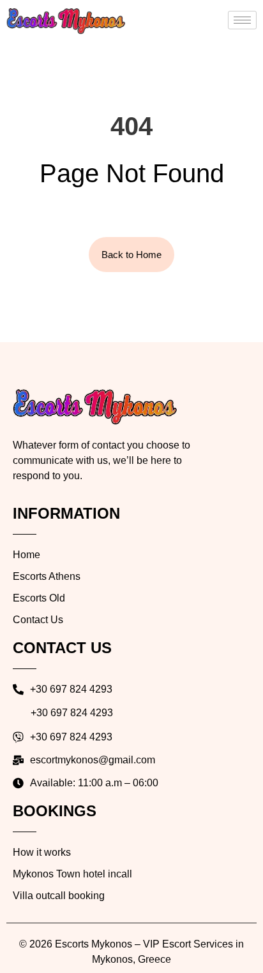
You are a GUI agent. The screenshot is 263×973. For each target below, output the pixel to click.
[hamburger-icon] (242, 20)
